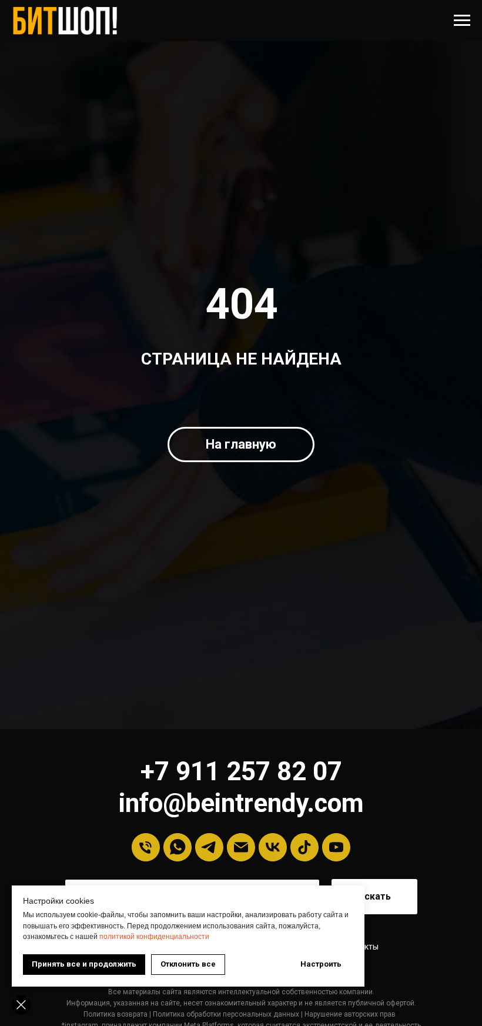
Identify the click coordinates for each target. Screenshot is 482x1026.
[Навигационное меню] (462, 20)
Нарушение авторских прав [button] (350, 1014)
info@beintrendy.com (241, 803)
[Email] (241, 847)
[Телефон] (146, 847)
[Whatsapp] (177, 847)
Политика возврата (115, 1014)
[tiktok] (304, 847)
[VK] (273, 847)
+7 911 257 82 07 (241, 771)
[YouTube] (336, 847)
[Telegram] (209, 847)
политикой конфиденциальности (154, 937)
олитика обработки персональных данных (228, 1014)
